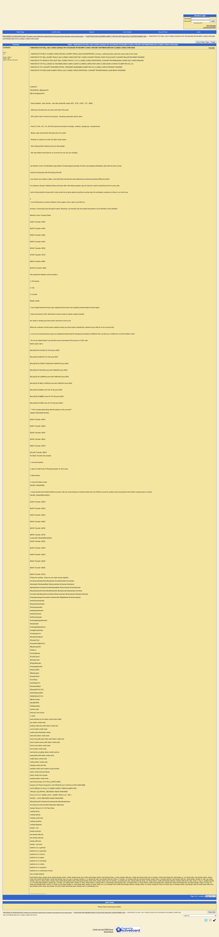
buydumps (6, 47)
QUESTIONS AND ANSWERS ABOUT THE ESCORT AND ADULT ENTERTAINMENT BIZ (116, 36)
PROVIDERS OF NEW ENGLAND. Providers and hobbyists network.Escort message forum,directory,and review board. (43, 36)
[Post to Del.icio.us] (214, 920)
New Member (211, 26)
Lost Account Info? (209, 27)
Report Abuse (108, 932)
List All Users (56, 32)
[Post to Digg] (210, 920)
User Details (127, 32)
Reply (213, 42)
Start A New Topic (202, 42)
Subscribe (211, 912)
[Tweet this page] (206, 920)
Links (198, 32)
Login (213, 21)
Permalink (212, 48)
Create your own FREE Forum (103, 929)
